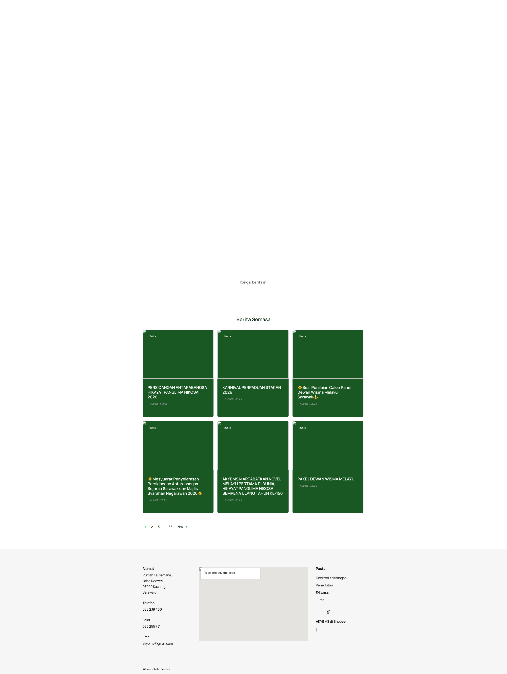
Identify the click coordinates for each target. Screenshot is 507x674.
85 (170, 526)
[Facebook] (320, 611)
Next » (182, 526)
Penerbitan (324, 585)
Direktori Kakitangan (331, 578)
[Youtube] (337, 611)
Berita (153, 336)
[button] (235, 291)
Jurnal (320, 600)
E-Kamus (323, 592)
